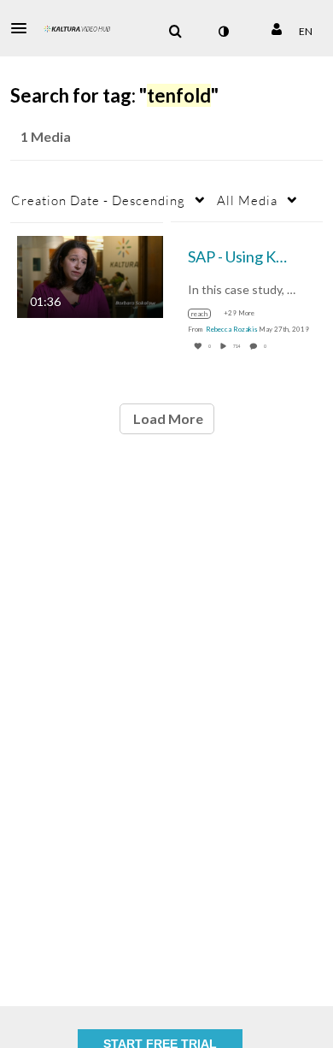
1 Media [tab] (45, 136)
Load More (167, 418)
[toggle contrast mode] (223, 31)
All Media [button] (247, 200)
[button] (24, 28)
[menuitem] (175, 31)
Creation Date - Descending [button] (98, 200)
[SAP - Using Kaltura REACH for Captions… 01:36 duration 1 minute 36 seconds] (90, 275)
